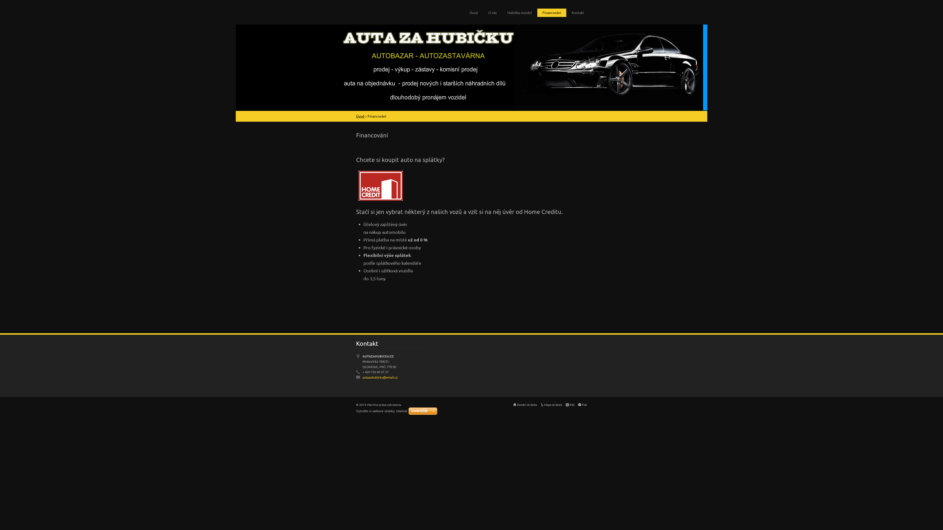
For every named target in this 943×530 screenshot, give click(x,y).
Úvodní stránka (527, 405)
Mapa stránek (553, 405)
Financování (551, 12)
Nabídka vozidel (519, 12)
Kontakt (578, 12)
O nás (492, 12)
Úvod (474, 12)
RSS (571, 405)
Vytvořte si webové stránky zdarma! (381, 411)
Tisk (584, 405)
